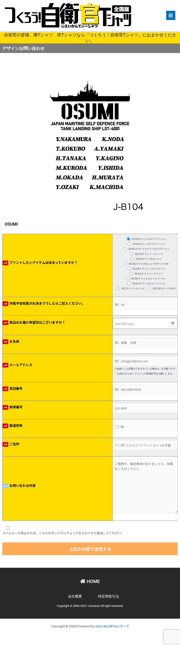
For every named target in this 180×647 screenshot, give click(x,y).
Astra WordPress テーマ (112, 626)
